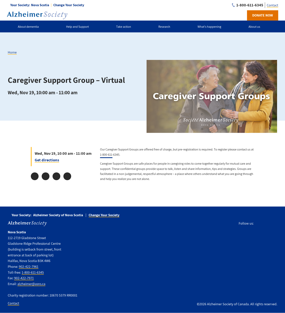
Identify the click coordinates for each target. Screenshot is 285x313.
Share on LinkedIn (56, 176)
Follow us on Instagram (265, 223)
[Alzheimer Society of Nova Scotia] (37, 15)
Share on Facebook (35, 176)
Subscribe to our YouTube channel (274, 223)
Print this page (67, 176)
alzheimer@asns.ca (31, 284)
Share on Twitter (45, 176)
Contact (272, 5)
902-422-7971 (24, 278)
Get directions (47, 160)
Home (12, 52)
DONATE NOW (262, 15)
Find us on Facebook (258, 223)
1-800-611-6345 (33, 272)
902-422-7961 (28, 266)
